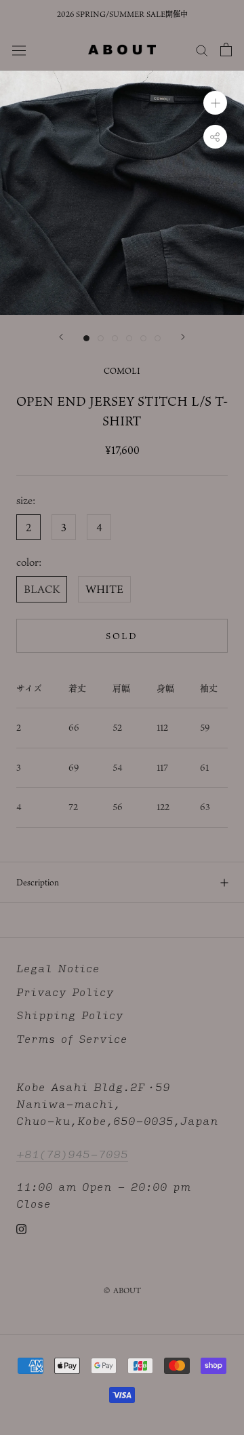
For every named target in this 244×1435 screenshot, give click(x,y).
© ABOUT (122, 1290)
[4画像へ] (129, 338)
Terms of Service (71, 1039)
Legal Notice (58, 968)
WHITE (104, 588)
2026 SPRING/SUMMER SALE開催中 (122, 14)
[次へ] (183, 337)
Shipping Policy (69, 1015)
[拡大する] (215, 103)
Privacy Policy (65, 992)
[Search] (202, 49)
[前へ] (61, 337)
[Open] (226, 49)
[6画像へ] (158, 338)
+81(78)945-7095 (72, 1153)
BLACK (42, 588)
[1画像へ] (86, 338)
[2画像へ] (101, 338)
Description (37, 882)
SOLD (122, 636)
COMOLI (122, 370)
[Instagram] (21, 1228)
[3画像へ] (115, 338)
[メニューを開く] (19, 49)
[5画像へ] (143, 338)
